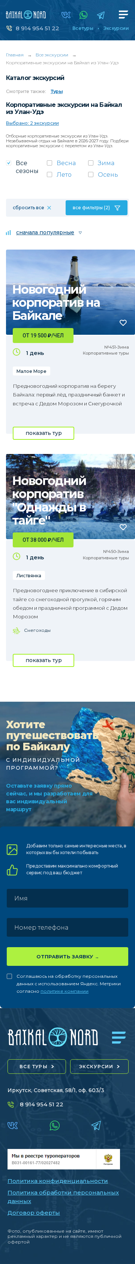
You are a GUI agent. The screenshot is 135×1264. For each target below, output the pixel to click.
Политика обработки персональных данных (63, 1197)
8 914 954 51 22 (37, 28)
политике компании (64, 991)
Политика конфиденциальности (58, 1180)
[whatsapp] (84, 15)
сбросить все (28, 207)
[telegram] (101, 15)
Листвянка (28, 575)
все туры (34, 1066)
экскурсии (96, 1066)
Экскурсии (116, 28)
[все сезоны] (26, 169)
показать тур (44, 433)
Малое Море (31, 371)
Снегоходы (37, 630)
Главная (15, 55)
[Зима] (108, 165)
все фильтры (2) (91, 207)
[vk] (66, 14)
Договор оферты (34, 1212)
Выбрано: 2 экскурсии (32, 123)
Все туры (82, 28)
